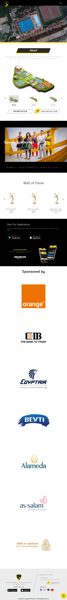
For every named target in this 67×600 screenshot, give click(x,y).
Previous (4, 24)
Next (63, 24)
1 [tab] (32, 35)
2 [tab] (33, 35)
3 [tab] (35, 35)
